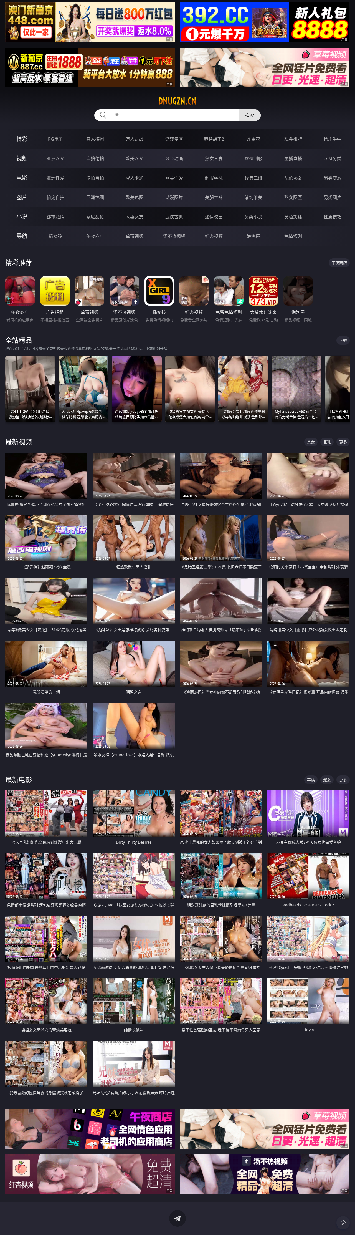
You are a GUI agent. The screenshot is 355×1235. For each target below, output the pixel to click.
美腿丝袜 (214, 197)
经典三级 (253, 178)
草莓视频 (134, 236)
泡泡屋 (253, 236)
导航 (21, 236)
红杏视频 (214, 236)
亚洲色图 (95, 197)
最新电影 (18, 779)
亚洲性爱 (55, 178)
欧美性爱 (174, 178)
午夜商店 (95, 236)
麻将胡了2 (214, 139)
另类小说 (253, 217)
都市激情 (55, 217)
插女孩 (55, 236)
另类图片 (332, 197)
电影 (21, 178)
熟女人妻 (214, 158)
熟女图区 (293, 197)
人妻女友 (134, 217)
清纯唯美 (253, 197)
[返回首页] (343, 1222)
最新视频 (18, 441)
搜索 (249, 115)
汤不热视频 (174, 236)
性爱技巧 (332, 217)
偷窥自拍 (55, 197)
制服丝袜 (214, 178)
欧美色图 (134, 197)
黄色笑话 (293, 217)
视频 (21, 158)
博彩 (21, 139)
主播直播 (293, 158)
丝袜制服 (253, 158)
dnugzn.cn (177, 101)
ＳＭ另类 (332, 158)
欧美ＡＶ (134, 158)
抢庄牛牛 (332, 139)
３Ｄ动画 (174, 158)
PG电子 (55, 139)
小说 (21, 216)
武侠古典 (174, 217)
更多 (343, 442)
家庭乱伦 (95, 217)
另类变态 (332, 178)
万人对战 (134, 139)
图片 (21, 197)
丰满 (311, 779)
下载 (343, 340)
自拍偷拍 (95, 158)
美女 (311, 442)
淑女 (327, 779)
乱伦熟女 (293, 178)
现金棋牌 (293, 139)
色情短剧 (293, 236)
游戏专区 (174, 139)
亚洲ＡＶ (55, 158)
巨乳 (327, 442)
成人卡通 (134, 178)
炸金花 (253, 139)
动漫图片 (174, 197)
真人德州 (95, 139)
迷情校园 (214, 217)
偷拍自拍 (95, 178)
